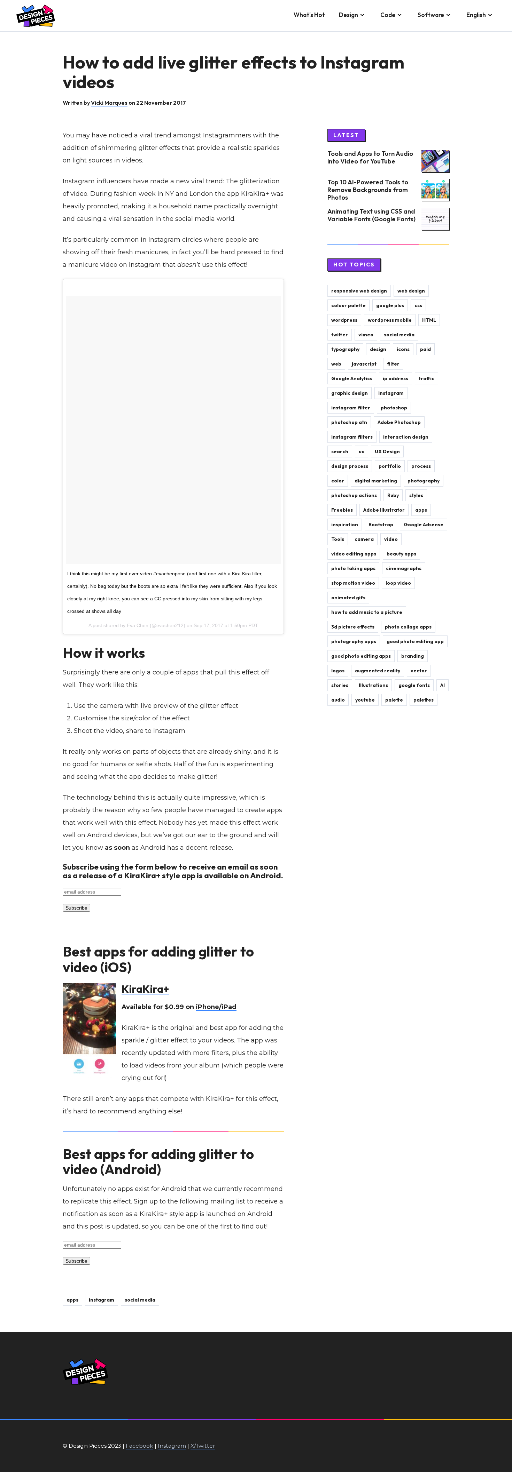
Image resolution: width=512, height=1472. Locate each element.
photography (424, 481)
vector (419, 670)
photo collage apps (408, 627)
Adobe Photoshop (399, 422)
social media (140, 1300)
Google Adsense (423, 524)
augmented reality (377, 670)
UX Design (387, 451)
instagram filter (350, 408)
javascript (364, 364)
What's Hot (309, 14)
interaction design (405, 437)
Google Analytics (351, 378)
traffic (426, 378)
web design (411, 291)
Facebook (139, 1445)
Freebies (342, 510)
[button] (352, 15)
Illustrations (373, 685)
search (339, 451)
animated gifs (348, 597)
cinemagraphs (403, 568)
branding (412, 656)
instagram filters (352, 437)
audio (338, 700)
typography (345, 349)
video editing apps (353, 554)
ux (361, 451)
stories (339, 685)
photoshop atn (349, 422)
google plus (390, 305)
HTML (429, 320)
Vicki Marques (109, 102)
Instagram (172, 1445)
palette (394, 700)
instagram (101, 1300)
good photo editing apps (361, 656)
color (337, 481)
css (418, 305)
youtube (365, 700)
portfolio (390, 466)
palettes (423, 700)
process (421, 466)
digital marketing (376, 481)
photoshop (394, 408)
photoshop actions (354, 495)
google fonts (414, 685)
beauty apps (401, 554)
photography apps (353, 641)
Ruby (393, 495)
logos (337, 670)
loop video (398, 583)
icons (403, 349)
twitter (339, 334)
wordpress (344, 320)
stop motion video (353, 583)
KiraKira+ (145, 988)
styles (416, 495)
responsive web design (359, 291)
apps (72, 1300)
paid (425, 349)
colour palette (348, 305)
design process (349, 466)
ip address (395, 378)
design (378, 349)
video (391, 539)
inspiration (344, 524)
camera (364, 539)
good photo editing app (415, 641)
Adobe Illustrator (384, 510)
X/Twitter (203, 1445)
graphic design (349, 393)
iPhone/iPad (216, 1007)
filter (393, 364)
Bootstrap (381, 524)
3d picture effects (352, 627)
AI (442, 685)
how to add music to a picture (366, 612)
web (336, 364)
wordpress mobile (390, 320)
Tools (337, 539)
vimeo (365, 334)
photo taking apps (353, 568)
